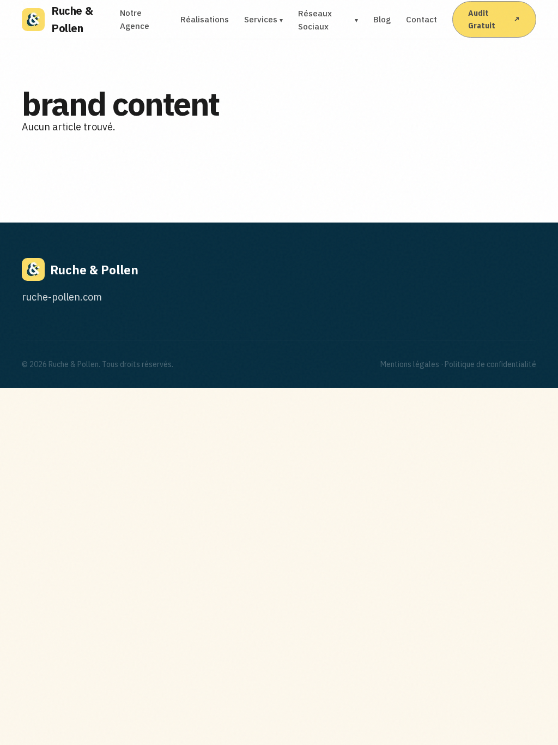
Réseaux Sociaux (328, 20)
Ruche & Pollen (72, 19)
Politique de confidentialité (490, 364)
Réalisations (204, 19)
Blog (382, 19)
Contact (421, 19)
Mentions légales (409, 364)
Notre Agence (134, 19)
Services (263, 19)
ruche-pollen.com (62, 297)
